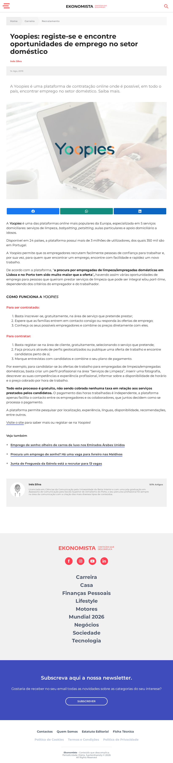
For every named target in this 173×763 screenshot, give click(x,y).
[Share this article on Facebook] (33, 211)
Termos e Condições (83, 739)
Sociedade (86, 633)
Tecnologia (86, 641)
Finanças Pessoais (86, 593)
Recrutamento (50, 21)
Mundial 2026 (86, 617)
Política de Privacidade (121, 739)
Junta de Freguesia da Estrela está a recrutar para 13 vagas (56, 463)
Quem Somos (67, 731)
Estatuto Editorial (95, 731)
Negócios (86, 625)
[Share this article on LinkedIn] (140, 211)
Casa (86, 585)
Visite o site (15, 422)
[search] (166, 6)
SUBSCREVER (86, 701)
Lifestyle (87, 601)
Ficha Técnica (123, 731)
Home (14, 21)
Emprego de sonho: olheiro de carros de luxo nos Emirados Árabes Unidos (68, 445)
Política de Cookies (49, 739)
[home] (86, 6)
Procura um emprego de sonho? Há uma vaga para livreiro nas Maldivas (66, 454)
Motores (86, 609)
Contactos (45, 731)
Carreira (30, 21)
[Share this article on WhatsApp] (86, 211)
